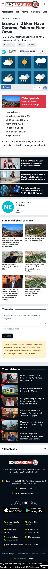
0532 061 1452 (26, 488)
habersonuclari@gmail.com (25, 493)
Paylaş (7, 87)
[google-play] (35, 510)
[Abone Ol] (45, 88)
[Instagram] (22, 503)
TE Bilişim (30, 559)
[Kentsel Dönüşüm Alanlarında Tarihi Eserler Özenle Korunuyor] (35, 281)
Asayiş (25, 12)
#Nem (21, 45)
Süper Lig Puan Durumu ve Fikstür (11, 538)
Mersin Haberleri (10, 12)
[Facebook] (13, 503)
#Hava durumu (8, 45)
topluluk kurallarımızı (24, 344)
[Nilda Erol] (8, 207)
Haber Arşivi (33, 545)
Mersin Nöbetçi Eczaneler (11, 523)
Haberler (5, 19)
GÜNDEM (16, 19)
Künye (11, 554)
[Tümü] (45, 449)
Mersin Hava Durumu (32, 523)
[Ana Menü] (3, 4)
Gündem (35, 12)
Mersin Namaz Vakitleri (11, 531)
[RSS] (35, 503)
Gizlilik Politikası (22, 554)
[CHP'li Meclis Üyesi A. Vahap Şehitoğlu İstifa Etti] (12, 257)
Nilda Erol (20, 205)
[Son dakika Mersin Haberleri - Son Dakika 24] (22, 4)
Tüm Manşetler (34, 537)
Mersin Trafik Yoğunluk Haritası (32, 531)
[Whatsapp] (31, 503)
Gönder (7, 336)
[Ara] (44, 4)
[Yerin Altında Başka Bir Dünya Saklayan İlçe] (35, 231)
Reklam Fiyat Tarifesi (38, 554)
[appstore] (13, 510)
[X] (17, 503)
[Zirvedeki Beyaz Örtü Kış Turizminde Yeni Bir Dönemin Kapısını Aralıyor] (35, 257)
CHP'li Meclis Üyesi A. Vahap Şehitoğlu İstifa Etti (12, 267)
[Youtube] (26, 503)
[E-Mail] (18, 211)
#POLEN (31, 45)
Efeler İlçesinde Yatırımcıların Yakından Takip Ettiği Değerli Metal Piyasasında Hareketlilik (12, 243)
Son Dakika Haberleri (14, 545)
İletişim (5, 554)
